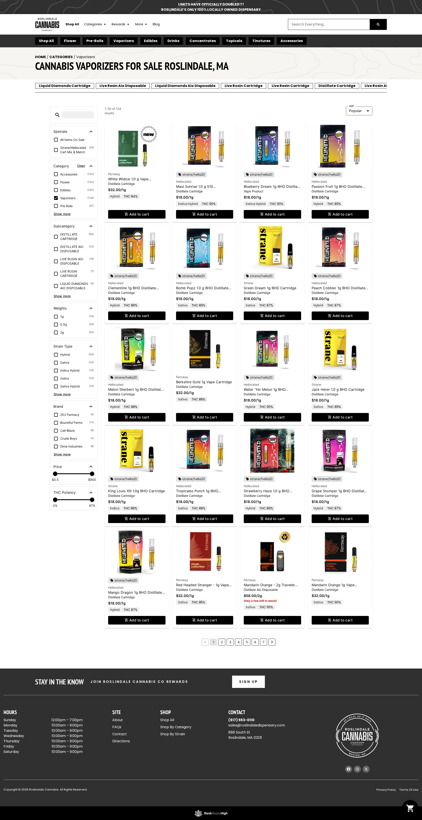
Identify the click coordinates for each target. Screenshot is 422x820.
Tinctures (261, 40)
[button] (57, 115)
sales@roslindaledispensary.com (256, 725)
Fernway (114, 174)
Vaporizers (123, 40)
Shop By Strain (172, 734)
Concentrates (202, 40)
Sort (351, 106)
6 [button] (255, 642)
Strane (248, 283)
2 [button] (222, 642)
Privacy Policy (386, 790)
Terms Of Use (408, 790)
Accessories (291, 40)
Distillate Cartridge (336, 85)
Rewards (118, 24)
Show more (62, 214)
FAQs (116, 727)
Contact (119, 734)
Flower (70, 40)
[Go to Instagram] (357, 769)
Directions (121, 741)
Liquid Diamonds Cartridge (64, 85)
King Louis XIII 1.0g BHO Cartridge (136, 491)
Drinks (173, 40)
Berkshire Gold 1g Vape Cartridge (204, 382)
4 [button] (239, 642)
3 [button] (230, 642)
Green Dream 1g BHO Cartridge (270, 288)
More (139, 24)
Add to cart (139, 214)
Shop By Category (175, 727)
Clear (81, 166)
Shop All (72, 24)
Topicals (234, 40)
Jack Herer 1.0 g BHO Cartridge (338, 389)
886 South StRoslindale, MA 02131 (245, 735)
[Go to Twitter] (366, 769)
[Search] (378, 24)
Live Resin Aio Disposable (123, 85)
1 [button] (213, 642)
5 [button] (247, 642)
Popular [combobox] (355, 111)
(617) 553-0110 (241, 719)
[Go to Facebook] (348, 769)
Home (40, 56)
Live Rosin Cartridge (243, 85)
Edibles (150, 40)
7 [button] (263, 642)
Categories (93, 24)
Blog (156, 24)
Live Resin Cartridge (290, 85)
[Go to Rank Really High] (211, 813)
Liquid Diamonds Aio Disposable (185, 85)
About (117, 719)
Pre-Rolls (94, 40)
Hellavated (183, 181)
